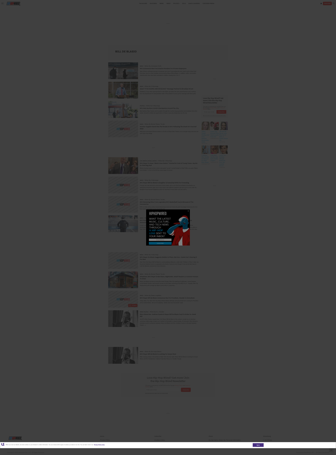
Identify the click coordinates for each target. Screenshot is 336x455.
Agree (258, 445)
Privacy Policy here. (99, 444)
